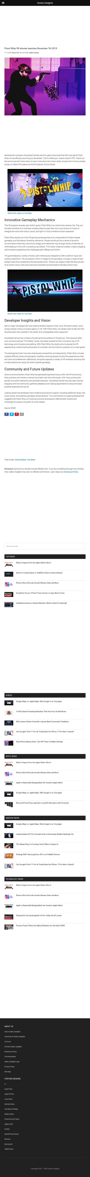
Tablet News (8, 1149)
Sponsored (8, 1144)
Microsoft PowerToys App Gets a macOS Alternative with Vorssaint (42, 803)
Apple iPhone (9, 1094)
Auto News (8, 1099)
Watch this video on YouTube (20, 213)
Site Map (7, 1072)
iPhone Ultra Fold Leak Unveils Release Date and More (37, 583)
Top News (31, 460)
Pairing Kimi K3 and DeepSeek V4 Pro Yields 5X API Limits (39, 915)
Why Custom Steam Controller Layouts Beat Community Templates (42, 722)
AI (5, 1084)
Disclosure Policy (71, 472)
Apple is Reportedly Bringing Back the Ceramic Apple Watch (39, 783)
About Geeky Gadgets (12, 1032)
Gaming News (20, 460)
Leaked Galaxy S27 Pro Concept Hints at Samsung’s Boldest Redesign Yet (45, 834)
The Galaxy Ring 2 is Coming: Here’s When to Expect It (37, 844)
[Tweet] (12, 415)
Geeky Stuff (8, 1124)
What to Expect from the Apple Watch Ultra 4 (33, 563)
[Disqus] (44, 513)
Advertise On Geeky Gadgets (14, 1036)
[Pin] (17, 415)
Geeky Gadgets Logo (11, 1062)
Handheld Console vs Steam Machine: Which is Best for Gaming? (41, 603)
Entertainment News (11, 1119)
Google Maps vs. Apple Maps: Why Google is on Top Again (39, 701)
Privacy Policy (9, 1067)
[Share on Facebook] (6, 415)
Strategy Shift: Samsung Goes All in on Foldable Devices (38, 854)
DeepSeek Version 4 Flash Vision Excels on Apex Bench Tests (40, 593)
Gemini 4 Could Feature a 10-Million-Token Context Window (39, 573)
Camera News (9, 1104)
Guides (6, 1129)
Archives (7, 1042)
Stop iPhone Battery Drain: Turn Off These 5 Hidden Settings (39, 742)
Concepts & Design (11, 1109)
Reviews (7, 1139)
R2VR (13, 408)
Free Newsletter (10, 1056)
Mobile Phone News (11, 1134)
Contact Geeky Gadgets (13, 1047)
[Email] (22, 415)
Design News (9, 1114)
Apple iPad (8, 1089)
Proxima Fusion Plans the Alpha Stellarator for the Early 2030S (40, 926)
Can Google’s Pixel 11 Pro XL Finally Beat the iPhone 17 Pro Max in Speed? (45, 732)
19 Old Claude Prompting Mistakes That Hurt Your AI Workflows (41, 711)
